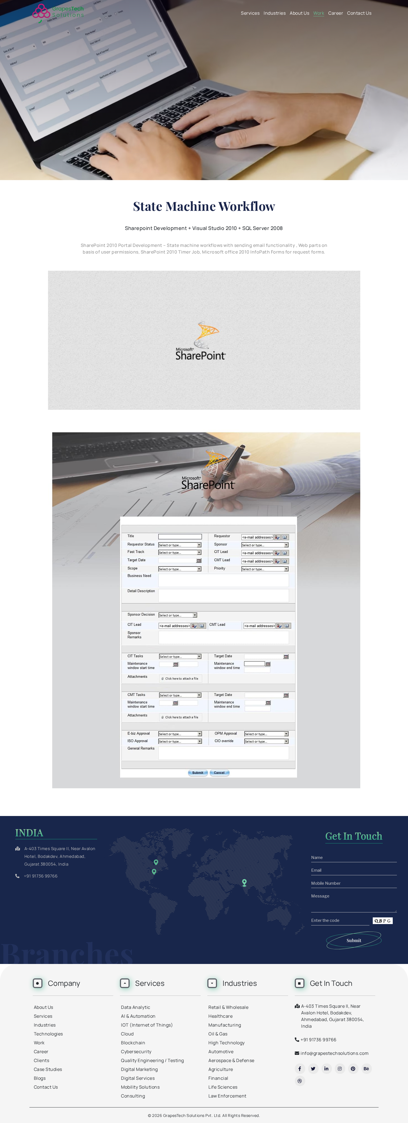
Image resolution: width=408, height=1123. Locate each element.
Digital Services (138, 1078)
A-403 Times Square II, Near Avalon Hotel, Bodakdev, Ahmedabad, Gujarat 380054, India (59, 856)
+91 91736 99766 (41, 876)
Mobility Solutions (140, 1087)
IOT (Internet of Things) (147, 1025)
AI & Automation (138, 1016)
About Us (299, 13)
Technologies (48, 1034)
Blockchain (133, 1043)
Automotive (220, 1051)
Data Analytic (135, 1007)
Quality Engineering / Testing (152, 1060)
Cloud (127, 1034)
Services (250, 13)
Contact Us (359, 13)
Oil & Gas (218, 1034)
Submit (354, 940)
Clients (41, 1060)
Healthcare (220, 1016)
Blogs (40, 1078)
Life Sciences (223, 1087)
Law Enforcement (227, 1096)
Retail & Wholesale (228, 1007)
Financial (218, 1078)
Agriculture (220, 1069)
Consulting (133, 1096)
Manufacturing (224, 1025)
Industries (275, 13)
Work (318, 13)
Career (335, 13)
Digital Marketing (139, 1069)
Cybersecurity (136, 1051)
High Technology (226, 1043)
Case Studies (48, 1069)
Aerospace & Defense (231, 1060)
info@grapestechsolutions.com (335, 1053)
